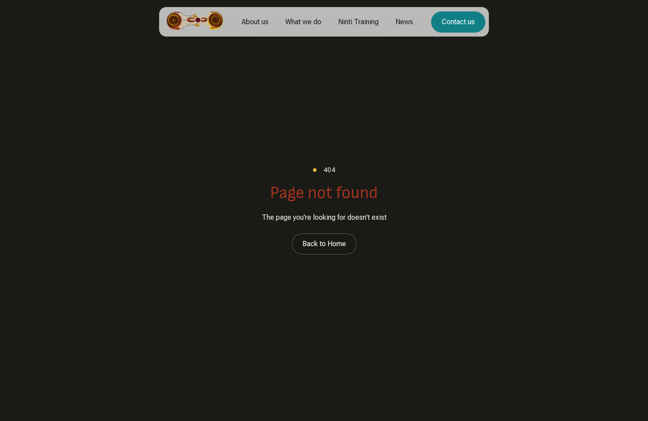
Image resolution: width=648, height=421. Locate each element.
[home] (194, 22)
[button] (255, 22)
